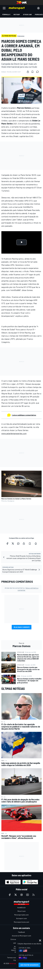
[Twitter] (13, 543)
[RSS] (33, 895)
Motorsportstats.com (21, 922)
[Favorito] (32, 71)
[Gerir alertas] (35, 543)
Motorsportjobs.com (21, 915)
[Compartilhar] (28, 71)
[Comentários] (38, 71)
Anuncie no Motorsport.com (21, 936)
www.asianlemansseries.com (13, 433)
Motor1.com (22, 911)
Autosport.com (21, 918)
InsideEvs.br (21, 907)
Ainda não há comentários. (21, 589)
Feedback (21, 932)
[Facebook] (7, 543)
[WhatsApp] (18, 543)
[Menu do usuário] (38, 8)
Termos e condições (14, 957)
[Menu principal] (4, 8)
